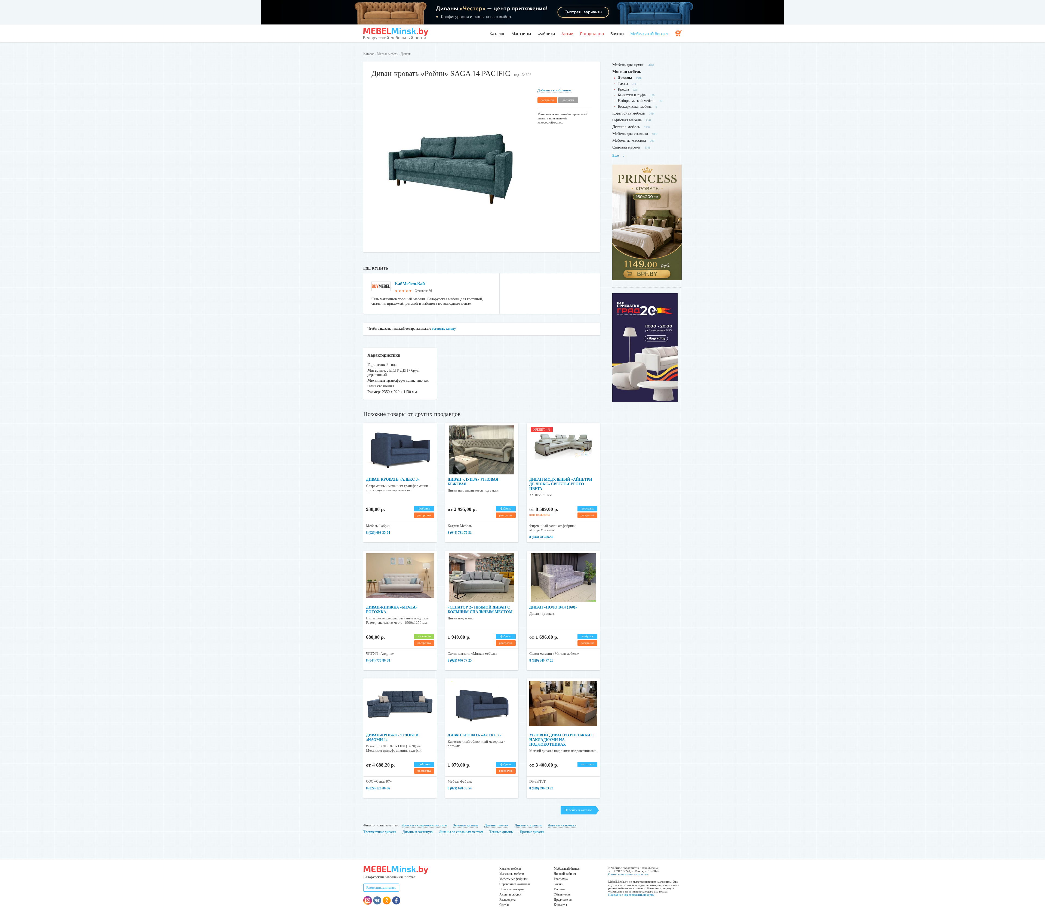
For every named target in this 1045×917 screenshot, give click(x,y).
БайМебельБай (410, 283)
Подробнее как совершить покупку (631, 894)
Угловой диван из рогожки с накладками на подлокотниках (561, 739)
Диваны (406, 54)
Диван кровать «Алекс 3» (393, 479)
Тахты (623, 84)
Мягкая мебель (387, 54)
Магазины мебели (511, 874)
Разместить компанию (381, 888)
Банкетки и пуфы (632, 95)
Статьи (504, 905)
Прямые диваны (532, 832)
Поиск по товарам (511, 889)
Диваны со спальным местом (461, 832)
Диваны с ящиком (528, 825)
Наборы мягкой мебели (637, 101)
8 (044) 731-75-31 (460, 533)
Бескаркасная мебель (634, 106)
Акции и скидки (510, 894)
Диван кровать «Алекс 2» (474, 735)
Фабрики (546, 33)
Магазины (521, 33)
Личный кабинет (565, 874)
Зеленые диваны (465, 825)
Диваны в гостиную (417, 832)
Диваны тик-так (496, 825)
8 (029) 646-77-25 (460, 660)
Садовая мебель (626, 147)
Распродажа (592, 33)
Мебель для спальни (630, 133)
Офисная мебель (627, 120)
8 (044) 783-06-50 (541, 537)
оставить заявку (444, 329)
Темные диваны (501, 832)
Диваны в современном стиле (424, 825)
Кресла (623, 89)
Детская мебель (626, 127)
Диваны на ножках (562, 825)
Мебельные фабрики (513, 879)
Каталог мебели (510, 868)
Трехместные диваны (379, 832)
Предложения (563, 899)
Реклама (559, 889)
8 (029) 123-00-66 (378, 788)
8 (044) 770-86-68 (378, 660)
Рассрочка (561, 879)
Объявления (562, 894)
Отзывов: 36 (423, 291)
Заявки (617, 33)
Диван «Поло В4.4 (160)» (553, 607)
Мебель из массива (629, 140)
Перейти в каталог (578, 810)
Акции (567, 33)
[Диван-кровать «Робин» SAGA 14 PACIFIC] (450, 242)
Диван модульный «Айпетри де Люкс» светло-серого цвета (560, 484)
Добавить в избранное (554, 90)
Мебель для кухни (628, 65)
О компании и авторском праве (628, 874)
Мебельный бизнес (649, 33)
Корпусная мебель (628, 113)
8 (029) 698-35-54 (378, 533)
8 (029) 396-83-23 (541, 788)
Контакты (560, 905)
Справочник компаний (514, 884)
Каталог (497, 33)
